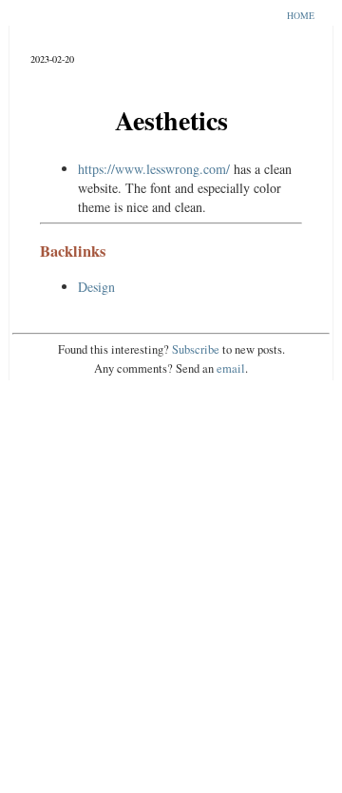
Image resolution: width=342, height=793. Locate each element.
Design (96, 287)
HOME (300, 16)
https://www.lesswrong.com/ (154, 169)
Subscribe (195, 349)
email (231, 368)
